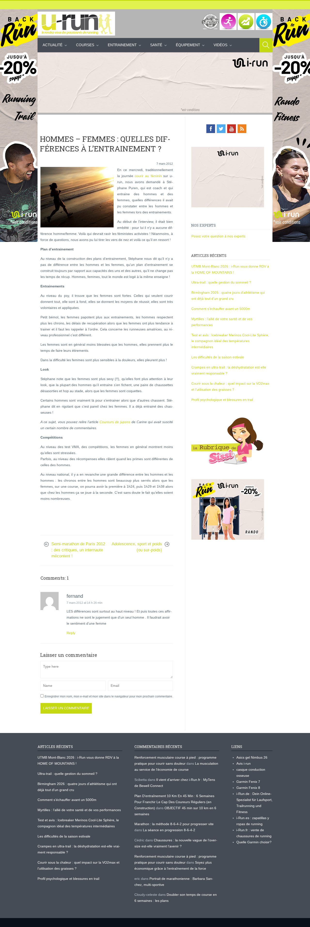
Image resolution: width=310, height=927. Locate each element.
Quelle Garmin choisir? (253, 842)
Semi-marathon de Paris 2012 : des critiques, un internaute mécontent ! (78, 550)
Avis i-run (243, 763)
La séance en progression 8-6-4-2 (169, 830)
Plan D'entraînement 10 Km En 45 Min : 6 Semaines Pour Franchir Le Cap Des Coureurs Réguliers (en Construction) (174, 802)
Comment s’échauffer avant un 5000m (221, 309)
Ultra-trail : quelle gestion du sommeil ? (221, 282)
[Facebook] (210, 128)
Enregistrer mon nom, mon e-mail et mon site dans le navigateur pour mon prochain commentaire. (109, 696)
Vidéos (220, 45)
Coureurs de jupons (116, 422)
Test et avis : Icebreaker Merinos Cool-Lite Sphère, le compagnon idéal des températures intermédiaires (230, 341)
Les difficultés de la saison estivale (217, 357)
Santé (156, 45)
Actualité (52, 45)
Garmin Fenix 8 (248, 788)
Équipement (188, 45)
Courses (85, 45)
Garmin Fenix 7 (248, 782)
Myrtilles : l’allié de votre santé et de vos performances (80, 810)
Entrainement (122, 45)
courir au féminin (148, 176)
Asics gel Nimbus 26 (251, 757)
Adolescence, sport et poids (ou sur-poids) (137, 547)
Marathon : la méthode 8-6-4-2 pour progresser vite (174, 824)
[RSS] (242, 128)
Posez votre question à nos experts (218, 236)
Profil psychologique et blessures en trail (222, 400)
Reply (71, 633)
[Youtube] (231, 128)
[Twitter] (221, 128)
